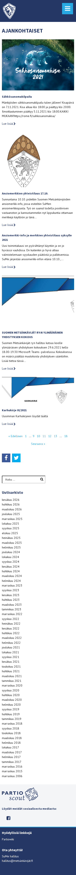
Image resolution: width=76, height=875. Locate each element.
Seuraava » (38, 444)
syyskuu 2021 (10, 657)
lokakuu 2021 (10, 652)
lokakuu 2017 (10, 747)
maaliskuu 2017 (12, 752)
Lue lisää (7, 124)
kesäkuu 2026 (10, 500)
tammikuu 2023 (11, 609)
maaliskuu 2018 (12, 738)
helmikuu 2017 (11, 757)
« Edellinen (15, 436)
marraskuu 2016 (12, 766)
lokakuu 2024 (10, 557)
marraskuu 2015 (12, 771)
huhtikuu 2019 (11, 714)
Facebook (8, 818)
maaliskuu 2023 (12, 605)
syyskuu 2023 (10, 590)
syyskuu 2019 (10, 709)
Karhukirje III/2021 (14, 410)
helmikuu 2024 (11, 581)
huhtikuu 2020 (11, 695)
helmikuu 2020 (11, 705)
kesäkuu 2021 (10, 662)
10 (38, 436)
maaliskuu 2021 (12, 676)
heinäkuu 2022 (11, 623)
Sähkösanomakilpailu (17, 96)
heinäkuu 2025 (11, 538)
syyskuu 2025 (10, 528)
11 (44, 436)
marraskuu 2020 (12, 685)
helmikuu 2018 (11, 743)
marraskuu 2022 (12, 614)
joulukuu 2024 (11, 552)
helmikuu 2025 (11, 547)
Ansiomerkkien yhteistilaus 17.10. (25, 193)
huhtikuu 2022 (11, 633)
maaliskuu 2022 (12, 638)
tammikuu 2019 (11, 719)
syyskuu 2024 (10, 562)
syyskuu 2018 (10, 728)
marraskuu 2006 (12, 776)
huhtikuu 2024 (11, 571)
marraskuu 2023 (12, 585)
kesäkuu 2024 (10, 566)
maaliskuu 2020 (12, 700)
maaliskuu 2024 (12, 576)
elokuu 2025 (10, 533)
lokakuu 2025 (10, 523)
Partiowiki (8, 839)
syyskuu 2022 (10, 619)
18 (66, 436)
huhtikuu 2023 (11, 600)
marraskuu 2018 (12, 723)
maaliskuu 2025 (12, 543)
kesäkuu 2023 (10, 595)
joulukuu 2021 (11, 647)
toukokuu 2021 (11, 666)
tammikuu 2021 (11, 681)
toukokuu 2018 (11, 733)
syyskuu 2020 (10, 690)
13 (55, 436)
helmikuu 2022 (11, 643)
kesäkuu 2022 (10, 628)
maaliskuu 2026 (12, 509)
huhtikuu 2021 (11, 671)
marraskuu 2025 (12, 519)
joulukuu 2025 (11, 514)
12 (50, 436)
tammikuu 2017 (11, 762)
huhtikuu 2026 (11, 504)
